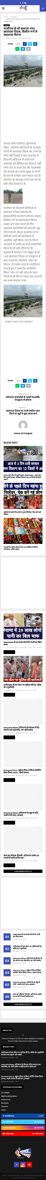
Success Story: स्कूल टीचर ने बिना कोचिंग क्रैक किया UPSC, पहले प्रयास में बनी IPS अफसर (22, 1077)
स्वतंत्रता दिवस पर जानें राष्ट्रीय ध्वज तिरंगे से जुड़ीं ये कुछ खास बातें (23, 412)
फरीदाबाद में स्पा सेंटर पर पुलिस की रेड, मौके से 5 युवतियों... (22, 686)
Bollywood (5, 1099)
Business (5, 1103)
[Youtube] (29, 1164)
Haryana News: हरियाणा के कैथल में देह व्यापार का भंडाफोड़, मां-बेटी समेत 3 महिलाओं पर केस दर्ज (21, 1065)
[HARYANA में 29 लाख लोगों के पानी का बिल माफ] (23, 626)
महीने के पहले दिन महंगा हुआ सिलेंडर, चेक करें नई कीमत (22, 513)
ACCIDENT (5, 1093)
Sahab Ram (10, 690)
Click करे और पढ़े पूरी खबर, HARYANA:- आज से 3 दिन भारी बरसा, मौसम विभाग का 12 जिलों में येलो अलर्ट (22, 477)
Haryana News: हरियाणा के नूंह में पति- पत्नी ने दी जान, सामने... (21, 814)
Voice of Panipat (11, 38)
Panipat (6, 25)
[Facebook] (16, 1164)
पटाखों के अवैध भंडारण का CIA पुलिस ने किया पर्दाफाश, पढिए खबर (21, 548)
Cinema (4, 1106)
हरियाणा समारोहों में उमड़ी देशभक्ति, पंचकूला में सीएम (23, 399)
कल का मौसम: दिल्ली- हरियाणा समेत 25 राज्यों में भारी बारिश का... (21, 856)
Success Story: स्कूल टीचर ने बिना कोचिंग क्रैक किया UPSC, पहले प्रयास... (22, 771)
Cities (3, 1110)
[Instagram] (23, 1164)
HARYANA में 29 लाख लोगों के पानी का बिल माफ (23, 643)
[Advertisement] (23, 116)
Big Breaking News (9, 1096)
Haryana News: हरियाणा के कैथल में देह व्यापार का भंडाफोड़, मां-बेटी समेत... (21, 728)
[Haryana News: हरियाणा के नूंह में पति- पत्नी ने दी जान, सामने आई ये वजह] (23, 797)
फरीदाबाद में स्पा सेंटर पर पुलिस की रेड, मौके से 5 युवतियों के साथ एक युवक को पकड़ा (22, 1053)
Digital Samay (30, 1178)
